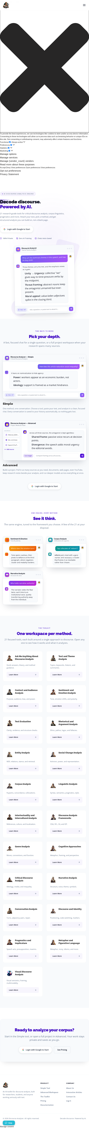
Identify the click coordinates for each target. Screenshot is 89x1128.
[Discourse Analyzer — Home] (6, 5)
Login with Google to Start (18, 229)
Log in (68, 1101)
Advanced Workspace (49, 1092)
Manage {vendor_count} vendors (17, 161)
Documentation (47, 1105)
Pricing (43, 1101)
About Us (70, 1088)
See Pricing (62, 1050)
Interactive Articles (74, 1092)
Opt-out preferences (10, 170)
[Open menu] (84, 5)
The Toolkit (45, 1096)
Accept (3, 168)
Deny (8, 168)
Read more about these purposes (17, 164)
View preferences (18, 168)
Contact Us (70, 1096)
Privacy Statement (9, 174)
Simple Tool (45, 1088)
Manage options (8, 154)
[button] (44, 67)
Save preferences (33, 168)
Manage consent (7, 1127)
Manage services (8, 157)
